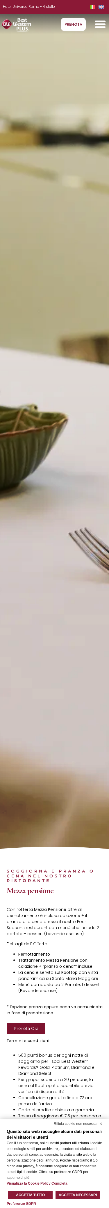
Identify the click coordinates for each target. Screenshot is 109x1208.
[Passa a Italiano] (92, 7)
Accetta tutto (30, 1195)
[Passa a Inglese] (101, 7)
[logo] (16, 24)
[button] (100, 24)
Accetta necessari (78, 1195)
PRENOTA (73, 24)
